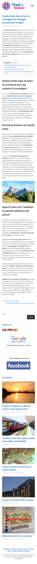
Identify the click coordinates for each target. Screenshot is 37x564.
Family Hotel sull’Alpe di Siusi (19, 98)
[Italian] (12, 330)
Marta (16, 503)
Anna (15, 444)
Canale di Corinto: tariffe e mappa (18, 500)
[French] (6, 330)
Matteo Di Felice (18, 25)
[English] (3, 330)
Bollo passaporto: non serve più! (17, 536)
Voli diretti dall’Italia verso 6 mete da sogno (20, 303)
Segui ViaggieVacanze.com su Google (18, 345)
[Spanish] (15, 330)
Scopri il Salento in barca (11, 301)
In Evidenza (7, 378)
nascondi (14, 62)
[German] (9, 330)
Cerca (4, 314)
